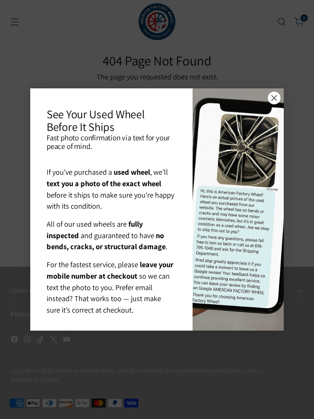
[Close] (274, 98)
